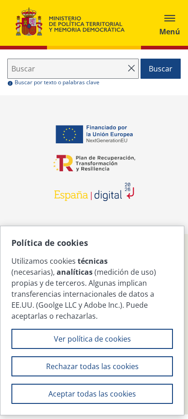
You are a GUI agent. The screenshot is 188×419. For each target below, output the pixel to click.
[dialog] (92, 320)
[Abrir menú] (170, 23)
